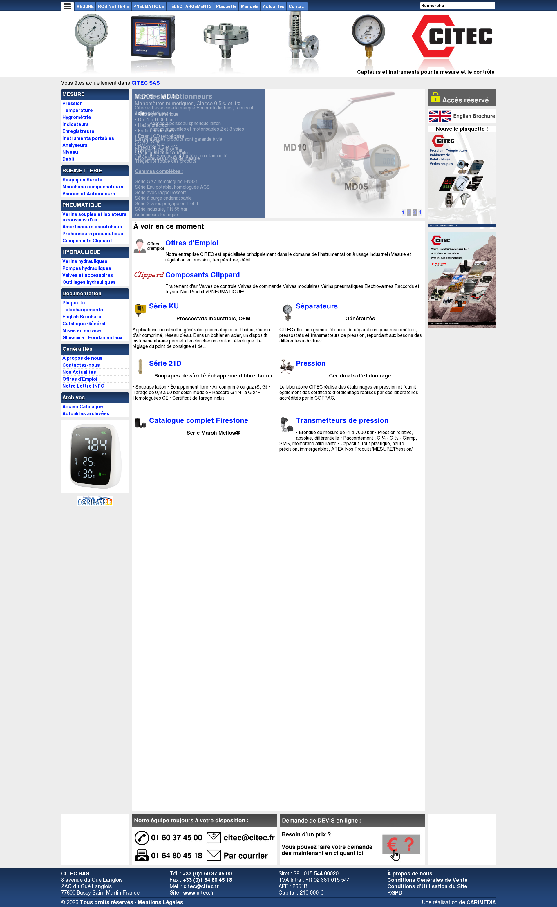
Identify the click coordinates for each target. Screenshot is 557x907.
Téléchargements (82, 309)
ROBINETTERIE (113, 6)
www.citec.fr (198, 893)
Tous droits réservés (106, 902)
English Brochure (81, 316)
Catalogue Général (83, 323)
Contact (297, 6)
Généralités (77, 349)
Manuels (249, 6)
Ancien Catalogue (82, 406)
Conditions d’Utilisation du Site (427, 886)
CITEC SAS (145, 83)
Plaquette (226, 6)
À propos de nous (409, 874)
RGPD (394, 893)
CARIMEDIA (481, 902)
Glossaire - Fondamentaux (92, 337)
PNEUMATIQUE (148, 6)
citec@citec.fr (201, 886)
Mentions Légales (160, 902)
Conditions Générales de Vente (427, 880)
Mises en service (81, 330)
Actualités (273, 6)
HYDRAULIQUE (81, 252)
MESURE (85, 6)
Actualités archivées (85, 413)
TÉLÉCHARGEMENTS (190, 6)
